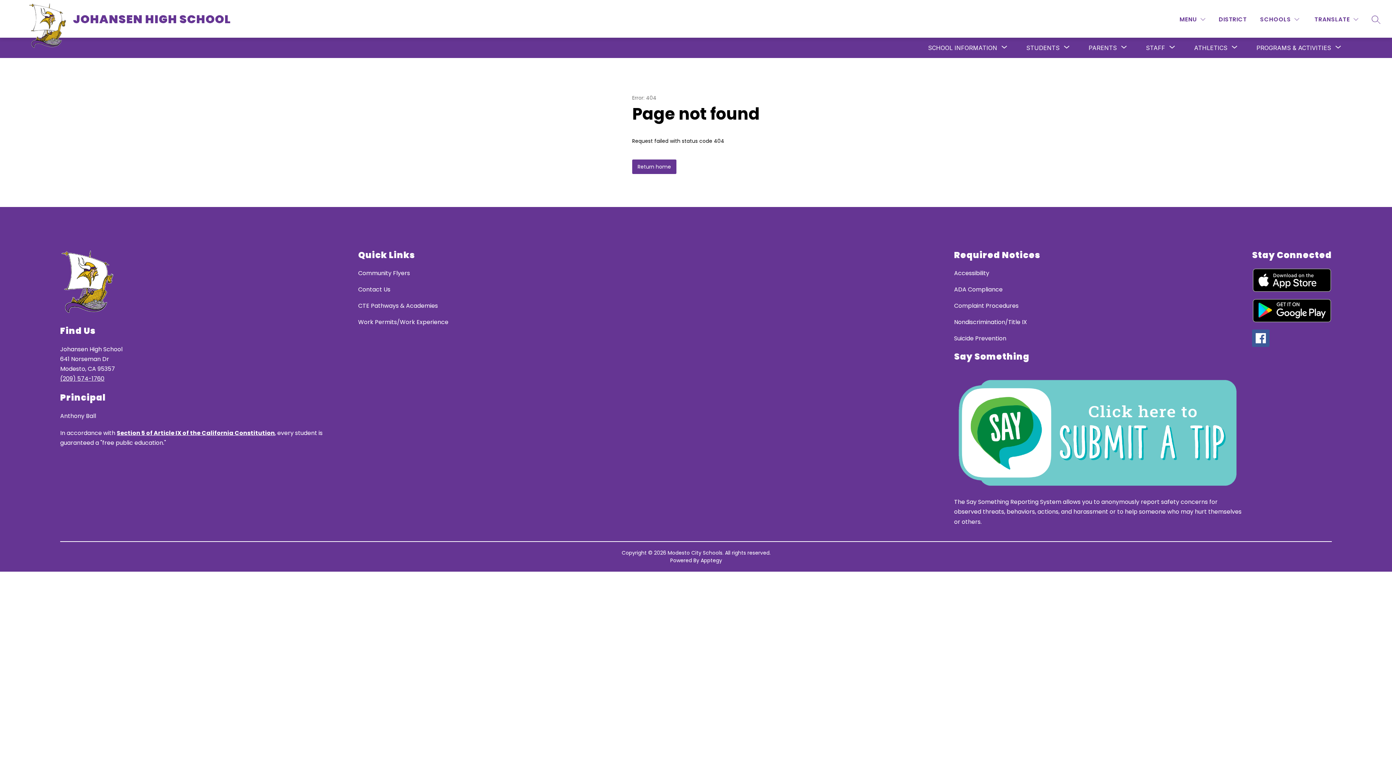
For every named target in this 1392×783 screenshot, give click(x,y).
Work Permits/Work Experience (403, 322)
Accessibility (971, 273)
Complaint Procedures (986, 306)
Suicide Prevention (980, 338)
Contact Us (374, 289)
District (1233, 19)
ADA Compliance (978, 289)
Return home (654, 166)
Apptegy (711, 560)
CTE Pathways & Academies (398, 306)
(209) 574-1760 (82, 378)
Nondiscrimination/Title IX (990, 322)
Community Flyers (384, 273)
